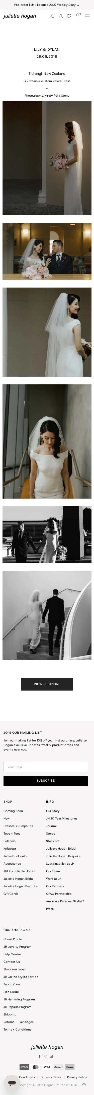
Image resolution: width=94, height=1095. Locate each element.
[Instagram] (45, 1058)
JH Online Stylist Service (21, 977)
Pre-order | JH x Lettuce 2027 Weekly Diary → (46, 5)
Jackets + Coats (15, 856)
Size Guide (11, 992)
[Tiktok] (51, 1058)
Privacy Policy (77, 1077)
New (7, 818)
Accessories (12, 863)
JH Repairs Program (18, 1007)
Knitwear (10, 848)
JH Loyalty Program (18, 946)
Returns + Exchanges (19, 1022)
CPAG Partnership (59, 894)
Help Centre (12, 954)
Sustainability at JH (60, 863)
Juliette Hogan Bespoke (21, 886)
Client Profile (13, 939)
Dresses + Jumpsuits (18, 826)
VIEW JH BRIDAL (47, 684)
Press (50, 909)
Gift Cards (11, 894)
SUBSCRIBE (46, 780)
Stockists (52, 841)
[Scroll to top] (84, 1085)
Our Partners (55, 886)
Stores (50, 833)
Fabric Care (12, 984)
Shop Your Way (14, 969)
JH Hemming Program (19, 999)
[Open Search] (53, 16)
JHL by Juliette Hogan (19, 871)
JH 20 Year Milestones (62, 818)
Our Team (53, 871)
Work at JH (53, 878)
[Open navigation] (87, 16)
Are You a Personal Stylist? (65, 901)
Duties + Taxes (51, 1077)
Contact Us (12, 962)
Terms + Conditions (17, 1029)
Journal (51, 826)
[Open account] (61, 16)
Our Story (53, 811)
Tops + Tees (12, 833)
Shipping (10, 1014)
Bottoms (10, 841)
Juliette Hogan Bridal (19, 878)
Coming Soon (13, 811)
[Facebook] (40, 1058)
